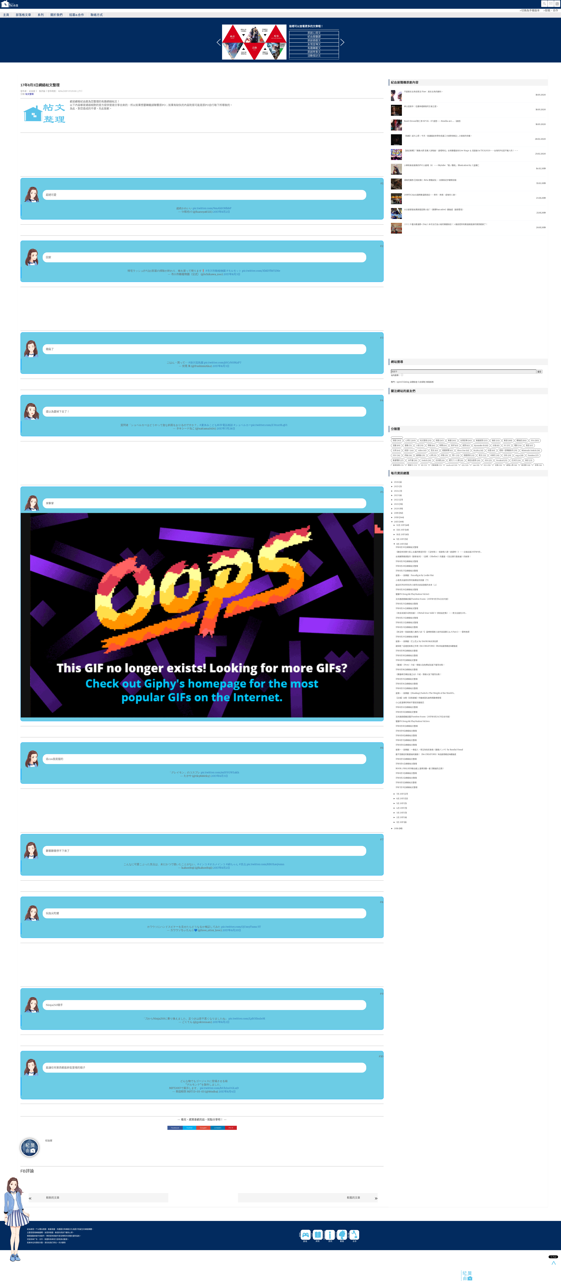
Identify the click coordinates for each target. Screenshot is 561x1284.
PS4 (535, 440)
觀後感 (522, 440)
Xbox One (463, 450)
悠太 (434, 450)
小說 (419, 445)
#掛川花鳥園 (195, 362)
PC (507, 445)
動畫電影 (398, 460)
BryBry (478, 450)
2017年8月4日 (227, 1091)
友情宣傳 (466, 440)
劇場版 (420, 455)
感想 (466, 445)
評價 (444, 455)
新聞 (443, 445)
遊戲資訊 (469, 455)
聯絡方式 (97, 14)
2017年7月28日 (226, 428)
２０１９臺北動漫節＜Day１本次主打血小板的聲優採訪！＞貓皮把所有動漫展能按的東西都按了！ (446, 224)
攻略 (498, 465)
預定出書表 (474, 460)
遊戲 (440, 440)
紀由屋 (32, 91)
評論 (408, 455)
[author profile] (29, 1147)
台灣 (396, 450)
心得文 (410, 440)
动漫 (491, 450)
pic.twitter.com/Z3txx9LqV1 (269, 425)
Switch (426, 460)
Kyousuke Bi (481, 445)
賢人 (455, 455)
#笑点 (242, 864)
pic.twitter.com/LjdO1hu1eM (246, 1018)
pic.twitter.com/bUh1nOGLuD (219, 1088)
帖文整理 (29, 94)
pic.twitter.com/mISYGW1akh (220, 772)
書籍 (408, 445)
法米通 (440, 460)
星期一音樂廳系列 (508, 450)
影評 (454, 445)
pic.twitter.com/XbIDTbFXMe (261, 270)
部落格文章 (23, 14)
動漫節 (525, 465)
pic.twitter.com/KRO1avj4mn (265, 864)
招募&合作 (76, 14)
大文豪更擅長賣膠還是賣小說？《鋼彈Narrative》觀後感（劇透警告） (434, 209)
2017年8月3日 (231, 274)
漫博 (538, 465)
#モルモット (233, 270)
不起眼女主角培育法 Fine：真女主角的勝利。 (423, 91)
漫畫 (396, 445)
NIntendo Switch (531, 450)
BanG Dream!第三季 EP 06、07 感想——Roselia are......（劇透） (433, 121)
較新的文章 (52, 1197)
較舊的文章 (353, 1197)
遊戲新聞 (447, 450)
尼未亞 (516, 460)
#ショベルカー (242, 425)
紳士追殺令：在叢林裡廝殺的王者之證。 (421, 106)
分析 (507, 455)
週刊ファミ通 (456, 460)
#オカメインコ (216, 864)
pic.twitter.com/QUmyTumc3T (241, 926)
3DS (488, 460)
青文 (482, 455)
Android (451, 465)
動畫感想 (482, 440)
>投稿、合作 (550, 10)
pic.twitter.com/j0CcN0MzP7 (222, 362)
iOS (465, 465)
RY (424, 465)
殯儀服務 (430, 382)
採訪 (528, 460)
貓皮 (496, 440)
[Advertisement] (108, 154)
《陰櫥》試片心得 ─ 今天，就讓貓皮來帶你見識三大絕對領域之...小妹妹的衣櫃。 (438, 136)
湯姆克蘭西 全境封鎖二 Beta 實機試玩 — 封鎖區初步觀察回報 (430, 180)
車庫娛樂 (398, 465)
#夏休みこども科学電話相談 (216, 425)
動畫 (452, 440)
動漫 (508, 440)
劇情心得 (511, 465)
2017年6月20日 (231, 930)
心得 (432, 455)
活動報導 (436, 465)
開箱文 (412, 465)
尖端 (496, 445)
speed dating (403, 382)
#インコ (202, 864)
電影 (518, 445)
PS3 (487, 465)
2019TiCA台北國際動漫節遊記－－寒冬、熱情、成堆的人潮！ (430, 195)
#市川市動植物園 (215, 270)
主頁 (6, 14)
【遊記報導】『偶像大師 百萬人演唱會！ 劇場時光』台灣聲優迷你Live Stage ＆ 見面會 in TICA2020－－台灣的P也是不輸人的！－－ (461, 150)
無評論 (42, 91)
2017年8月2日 (221, 211)
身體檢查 (414, 382)
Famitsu (533, 455)
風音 (529, 445)
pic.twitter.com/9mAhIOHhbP (212, 208)
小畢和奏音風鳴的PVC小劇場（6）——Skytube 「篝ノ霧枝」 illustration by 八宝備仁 (441, 165)
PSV (396, 455)
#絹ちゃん (232, 864)
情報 (431, 445)
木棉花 (494, 455)
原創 (397, 440)
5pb (476, 465)
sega (519, 455)
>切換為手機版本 (530, 10)
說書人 (409, 450)
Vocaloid (501, 460)
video (422, 450)
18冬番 (412, 460)
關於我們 (56, 14)
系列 (41, 14)
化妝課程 (422, 382)
